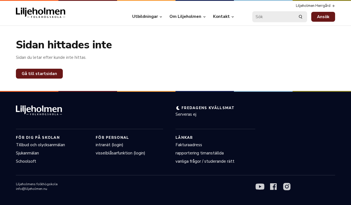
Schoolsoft (26, 161)
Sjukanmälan (27, 153)
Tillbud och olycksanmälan (40, 145)
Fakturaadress (189, 145)
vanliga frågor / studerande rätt (205, 161)
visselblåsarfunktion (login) (120, 153)
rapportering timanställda (200, 153)
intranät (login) (109, 145)
